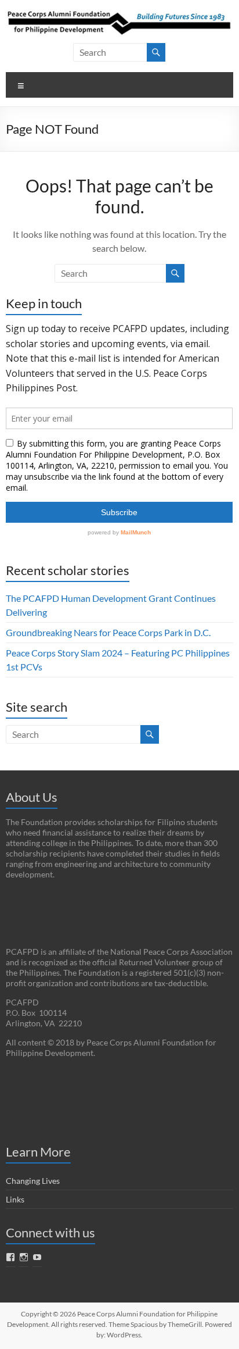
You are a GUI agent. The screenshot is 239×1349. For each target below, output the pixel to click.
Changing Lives (33, 1181)
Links (15, 1199)
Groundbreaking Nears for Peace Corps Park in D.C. (108, 632)
